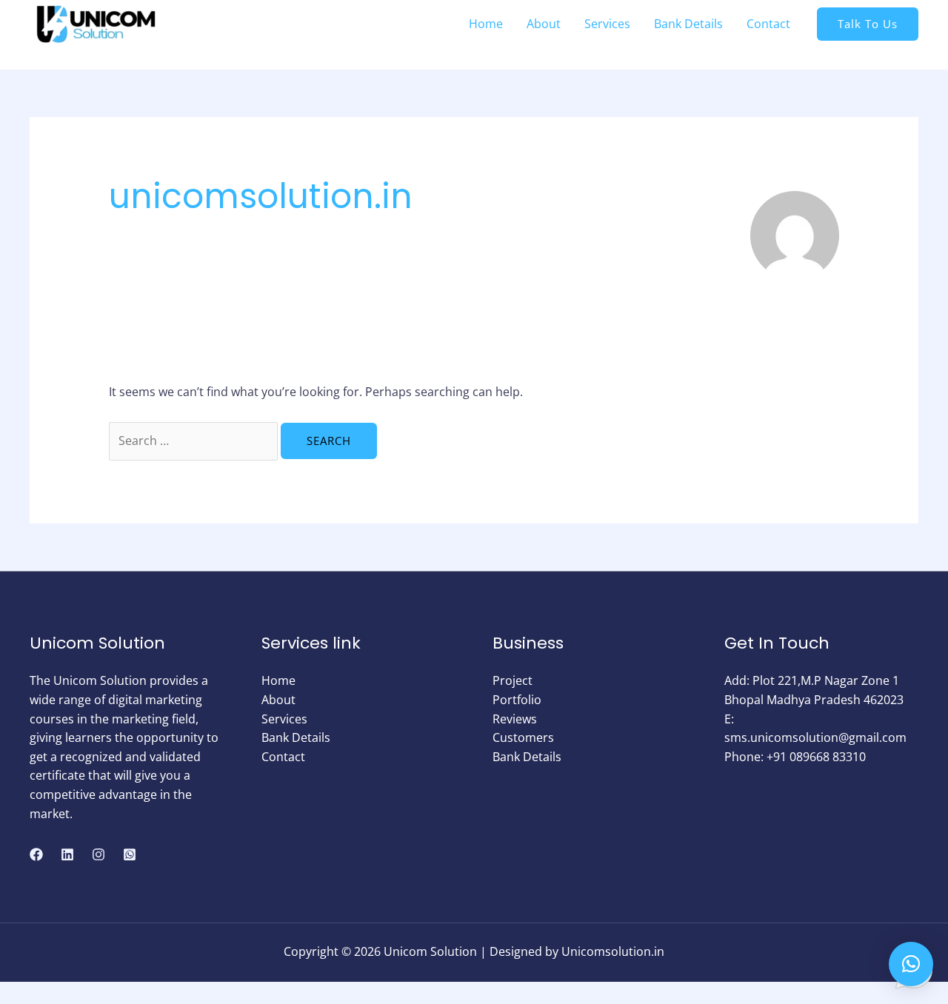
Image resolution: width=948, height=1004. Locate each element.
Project (513, 680)
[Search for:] (195, 440)
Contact (283, 757)
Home (278, 680)
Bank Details (295, 737)
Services (284, 719)
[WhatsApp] (129, 854)
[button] (911, 964)
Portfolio (517, 700)
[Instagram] (98, 854)
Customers (523, 737)
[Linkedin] (67, 854)
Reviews (515, 719)
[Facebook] (36, 854)
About (278, 700)
